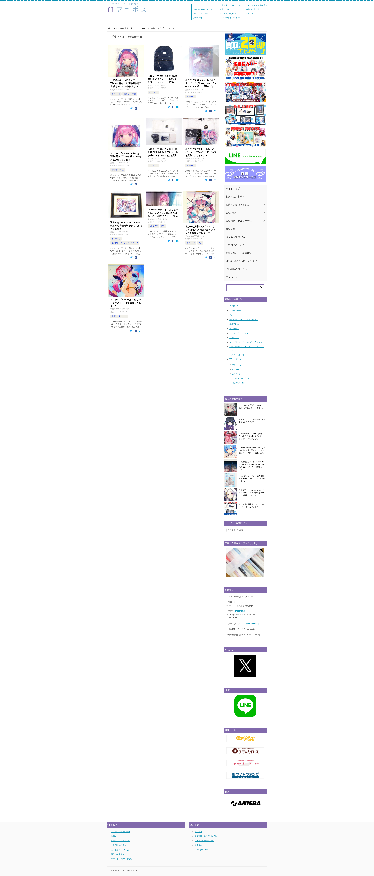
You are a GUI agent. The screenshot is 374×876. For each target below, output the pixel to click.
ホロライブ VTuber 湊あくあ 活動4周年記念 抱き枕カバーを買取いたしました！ (125, 156)
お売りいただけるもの (202, 9)
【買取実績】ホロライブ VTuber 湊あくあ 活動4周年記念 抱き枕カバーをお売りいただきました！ (125, 83)
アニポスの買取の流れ (120, 832)
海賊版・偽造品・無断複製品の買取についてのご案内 (252, 421)
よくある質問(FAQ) (228, 13)
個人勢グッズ (238, 383)
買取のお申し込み (253, 9)
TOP (195, 5)
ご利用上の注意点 (118, 845)
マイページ (251, 13)
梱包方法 (115, 836)
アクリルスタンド (237, 355)
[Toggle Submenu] (263, 205)
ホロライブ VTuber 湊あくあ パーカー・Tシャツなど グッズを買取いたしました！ (201, 152)
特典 (163, 226)
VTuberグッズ (235, 359)
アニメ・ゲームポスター (239, 333)
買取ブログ (224, 9)
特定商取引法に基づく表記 (206, 836)
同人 (200, 243)
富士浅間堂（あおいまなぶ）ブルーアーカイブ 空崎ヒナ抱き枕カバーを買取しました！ (252, 492)
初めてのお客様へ (201, 13)
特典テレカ (234, 324)
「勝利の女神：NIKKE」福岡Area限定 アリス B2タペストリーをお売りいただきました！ (252, 436)
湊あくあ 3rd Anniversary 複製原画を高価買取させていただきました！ (126, 225)
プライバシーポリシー (204, 841)
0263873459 (240, 611)
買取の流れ (198, 18)
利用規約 (198, 845)
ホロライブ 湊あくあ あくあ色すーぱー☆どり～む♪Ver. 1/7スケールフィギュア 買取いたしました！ (201, 83)
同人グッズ (234, 329)
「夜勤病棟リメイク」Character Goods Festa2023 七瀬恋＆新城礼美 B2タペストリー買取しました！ (251, 465)
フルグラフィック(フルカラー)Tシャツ (245, 342)
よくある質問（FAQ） (120, 850)
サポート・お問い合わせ (121, 859)
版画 (231, 315)
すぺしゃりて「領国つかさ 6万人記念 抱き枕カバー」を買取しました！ (252, 407)
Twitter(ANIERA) (201, 850)
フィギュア (234, 338)
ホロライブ (116, 94)
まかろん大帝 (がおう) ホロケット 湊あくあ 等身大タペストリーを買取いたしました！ (200, 229)
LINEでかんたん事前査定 (256, 5)
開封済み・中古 (130, 94)
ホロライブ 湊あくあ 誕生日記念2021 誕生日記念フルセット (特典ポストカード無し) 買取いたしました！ (163, 152)
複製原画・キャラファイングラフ (125, 243)
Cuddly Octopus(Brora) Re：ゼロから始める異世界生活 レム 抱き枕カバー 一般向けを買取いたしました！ (252, 451)
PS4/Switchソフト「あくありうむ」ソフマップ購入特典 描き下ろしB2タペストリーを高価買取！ (163, 213)
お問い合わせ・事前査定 (230, 18)
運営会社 (198, 832)
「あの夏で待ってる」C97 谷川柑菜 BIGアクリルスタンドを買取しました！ (252, 478)
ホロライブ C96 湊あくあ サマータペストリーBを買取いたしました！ (125, 302)
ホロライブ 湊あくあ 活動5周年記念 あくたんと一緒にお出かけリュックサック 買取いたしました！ (163, 79)
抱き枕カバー (235, 310)
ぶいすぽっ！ (238, 374)
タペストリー (235, 306)
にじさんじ (237, 369)
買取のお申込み (117, 854)
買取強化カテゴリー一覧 (230, 5)
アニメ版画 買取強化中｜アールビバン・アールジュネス (251, 505)
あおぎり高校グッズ (240, 378)
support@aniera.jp (251, 624)
